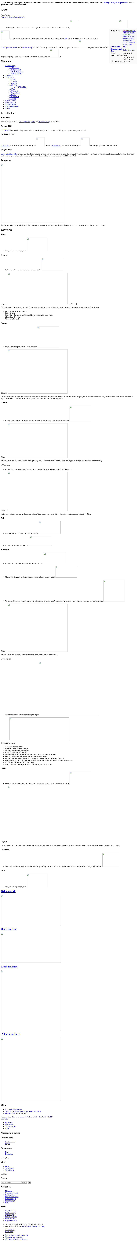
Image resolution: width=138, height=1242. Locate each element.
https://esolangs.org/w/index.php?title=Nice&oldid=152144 (32, 1117)
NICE (66, 38)
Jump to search (19, 17)
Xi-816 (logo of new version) (128, 39)
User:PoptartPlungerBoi (9, 47)
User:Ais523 (5, 130)
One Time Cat (9, 929)
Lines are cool (10, 1113)
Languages (9, 1122)
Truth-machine (9, 966)
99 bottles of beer (10, 1034)
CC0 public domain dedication (33, 1226)
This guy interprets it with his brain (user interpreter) (23, 1111)
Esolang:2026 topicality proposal (115, 3)
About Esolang (10, 1230)
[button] (2, 1157)
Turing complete (128, 50)
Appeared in (115, 47)
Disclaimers (9, 1232)
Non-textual (9, 1124)
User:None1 (56, 145)
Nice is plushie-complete (13, 1109)
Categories (4, 1119)
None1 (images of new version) (129, 43)
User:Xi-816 (5, 145)
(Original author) (129, 32)
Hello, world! (8, 891)
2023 (124, 47)
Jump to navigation (7, 17)
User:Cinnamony (26, 47)
